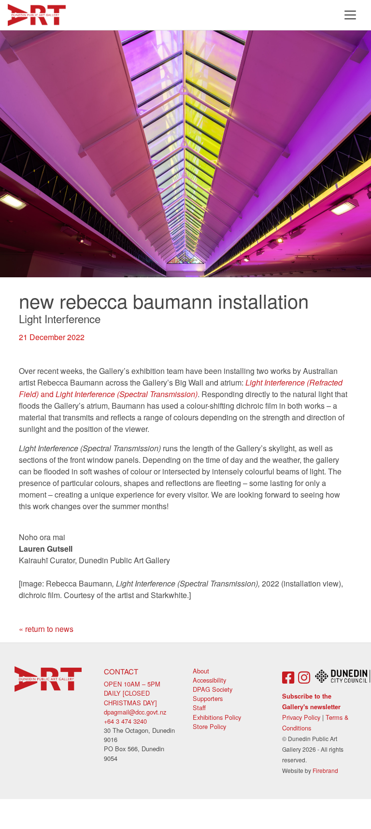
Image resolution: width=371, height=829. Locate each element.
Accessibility (209, 680)
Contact (121, 671)
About (201, 670)
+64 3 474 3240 (125, 721)
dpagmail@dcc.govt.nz (135, 711)
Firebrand (325, 770)
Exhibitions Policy (217, 717)
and (180, 388)
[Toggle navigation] (350, 15)
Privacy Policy (301, 717)
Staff (199, 707)
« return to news (46, 628)
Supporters (208, 698)
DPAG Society (212, 689)
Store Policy (209, 726)
